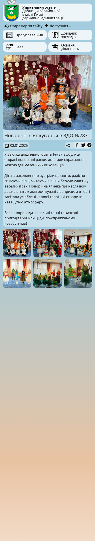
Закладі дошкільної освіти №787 (35, 154)
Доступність (60, 25)
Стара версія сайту (25, 25)
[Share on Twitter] (83, 145)
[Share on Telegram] (89, 145)
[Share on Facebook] (77, 145)
